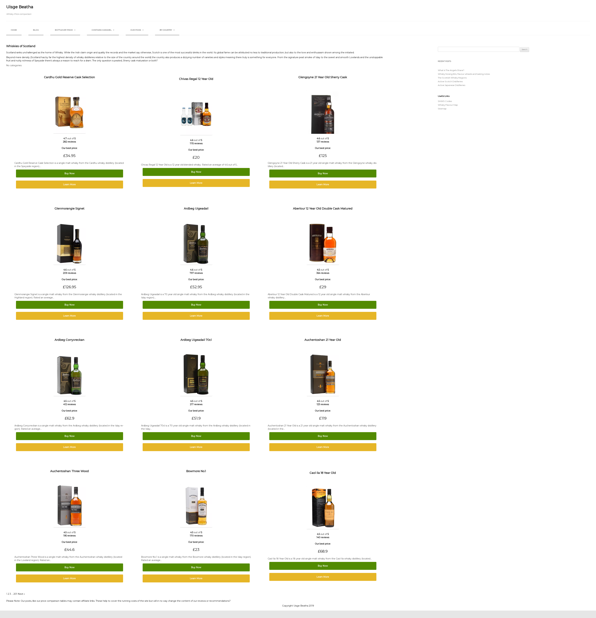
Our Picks (137, 30)
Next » (21, 594)
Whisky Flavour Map (448, 105)
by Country (167, 30)
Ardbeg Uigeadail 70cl (196, 340)
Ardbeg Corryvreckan (69, 340)
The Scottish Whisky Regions (452, 77)
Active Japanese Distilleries (451, 85)
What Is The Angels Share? (451, 70)
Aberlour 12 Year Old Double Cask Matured (322, 208)
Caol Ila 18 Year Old (323, 473)
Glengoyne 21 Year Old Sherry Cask (322, 77)
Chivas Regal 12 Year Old (196, 79)
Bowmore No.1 (196, 471)
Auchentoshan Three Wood (69, 471)
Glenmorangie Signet (69, 208)
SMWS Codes (445, 101)
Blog (36, 30)
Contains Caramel (103, 30)
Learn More (69, 184)
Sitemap (442, 108)
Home (14, 30)
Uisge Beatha (19, 6)
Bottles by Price (65, 30)
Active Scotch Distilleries (450, 81)
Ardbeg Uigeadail (196, 208)
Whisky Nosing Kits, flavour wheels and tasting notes (464, 74)
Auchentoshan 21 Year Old (323, 340)
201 (15, 594)
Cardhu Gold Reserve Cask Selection (69, 77)
